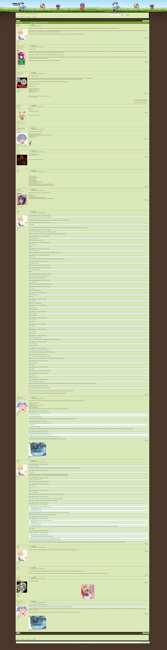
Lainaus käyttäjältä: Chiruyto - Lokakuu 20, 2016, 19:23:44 (38, 261)
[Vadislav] (18, 596)
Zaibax (18, 25)
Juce (18, 150)
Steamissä (84, 573)
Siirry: (139, 642)
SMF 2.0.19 (79, 647)
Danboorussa (46, 612)
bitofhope (19, 189)
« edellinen (144, 19)
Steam (30, 457)
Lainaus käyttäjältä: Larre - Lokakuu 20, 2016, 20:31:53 (37, 305)
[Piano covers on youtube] (18, 91)
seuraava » (148, 19)
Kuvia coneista (31, 159)
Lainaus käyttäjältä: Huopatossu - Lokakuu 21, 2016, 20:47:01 (39, 470)
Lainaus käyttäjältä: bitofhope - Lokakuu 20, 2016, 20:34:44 (38, 360)
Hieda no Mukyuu (21, 45)
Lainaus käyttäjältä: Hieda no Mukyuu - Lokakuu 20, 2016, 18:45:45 (39, 222)
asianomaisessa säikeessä (57, 54)
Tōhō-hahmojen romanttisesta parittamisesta (52, 60)
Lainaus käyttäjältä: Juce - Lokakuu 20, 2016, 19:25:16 (37, 292)
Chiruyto (19, 105)
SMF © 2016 (83, 647)
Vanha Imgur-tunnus (37, 159)
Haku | (23, 13)
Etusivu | (17, 13)
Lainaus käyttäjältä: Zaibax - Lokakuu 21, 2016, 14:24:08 (39, 504)
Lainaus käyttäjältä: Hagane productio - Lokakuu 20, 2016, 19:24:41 (39, 267)
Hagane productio (21, 128)
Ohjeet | (20, 13)
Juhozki (18, 577)
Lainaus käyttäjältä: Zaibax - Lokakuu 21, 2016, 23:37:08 (38, 604)
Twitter (42, 159)
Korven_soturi (20, 72)
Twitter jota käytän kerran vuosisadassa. (35, 456)
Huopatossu (19, 397)
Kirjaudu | (30, 13)
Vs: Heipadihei (33, 45)
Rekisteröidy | (34, 13)
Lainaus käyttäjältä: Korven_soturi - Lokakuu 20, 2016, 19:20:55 (39, 236)
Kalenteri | (27, 13)
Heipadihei (33, 24)
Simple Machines (88, 647)
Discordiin (52, 573)
